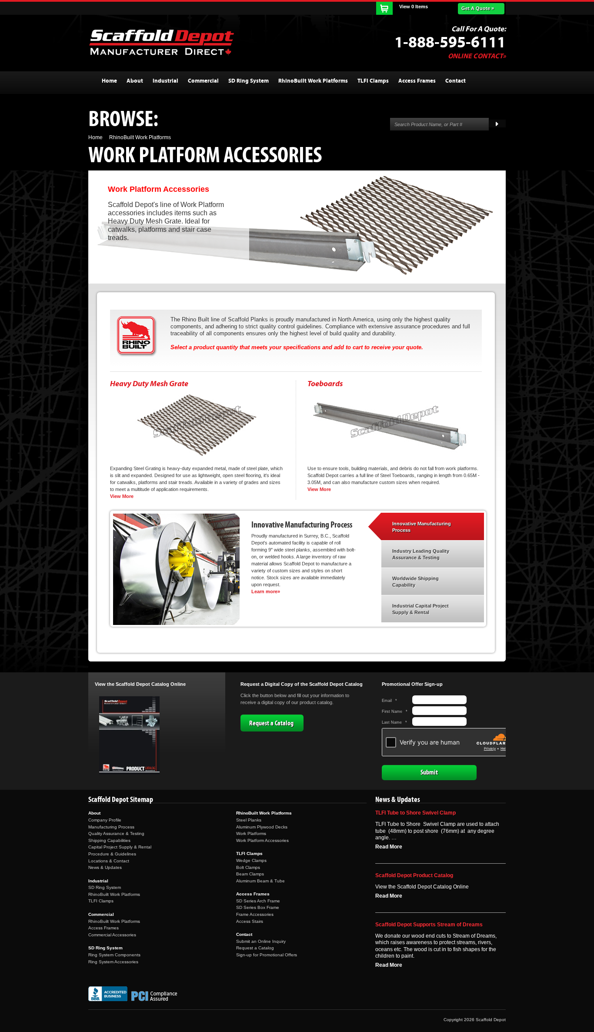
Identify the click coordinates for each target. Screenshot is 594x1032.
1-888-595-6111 (450, 42)
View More (121, 496)
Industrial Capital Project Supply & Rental (420, 609)
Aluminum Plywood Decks (261, 827)
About (94, 813)
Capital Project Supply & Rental (119, 847)
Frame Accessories (255, 914)
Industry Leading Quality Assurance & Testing (420, 554)
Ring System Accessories (113, 961)
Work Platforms (251, 833)
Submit (429, 772)
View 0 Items (413, 6)
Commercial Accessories (112, 934)
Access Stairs (249, 921)
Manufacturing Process (111, 827)
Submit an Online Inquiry (261, 941)
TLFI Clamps (100, 900)
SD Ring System (104, 887)
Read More (388, 847)
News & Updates (105, 867)
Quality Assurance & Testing (116, 833)
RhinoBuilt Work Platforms (114, 894)
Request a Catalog (271, 723)
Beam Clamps (250, 874)
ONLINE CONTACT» (477, 56)
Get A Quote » (477, 8)
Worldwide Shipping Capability (415, 582)
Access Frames (103, 927)
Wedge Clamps (251, 860)
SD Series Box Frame (257, 907)
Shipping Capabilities (109, 840)
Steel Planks (248, 820)
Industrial (98, 880)
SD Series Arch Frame (258, 900)
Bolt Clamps (248, 867)
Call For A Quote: (478, 29)
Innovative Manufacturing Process (421, 527)
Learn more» (265, 591)
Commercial (101, 914)
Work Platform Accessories (262, 840)
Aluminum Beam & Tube (260, 880)
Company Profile (104, 820)
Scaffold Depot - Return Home (161, 42)
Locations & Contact (108, 860)
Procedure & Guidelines (112, 854)
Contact (244, 934)
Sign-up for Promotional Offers (266, 954)
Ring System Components (114, 954)
